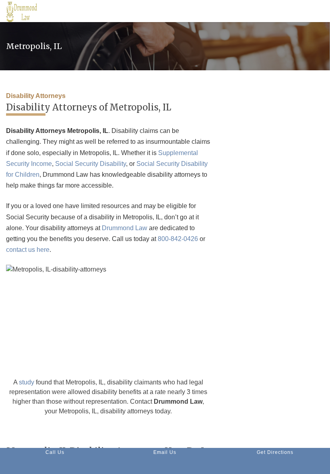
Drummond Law (124, 228)
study (26, 382)
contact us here (28, 249)
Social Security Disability (90, 163)
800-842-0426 (178, 238)
